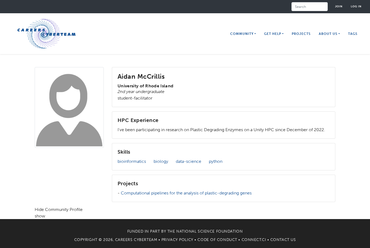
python (215, 161)
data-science (188, 161)
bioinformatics (132, 161)
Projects (301, 34)
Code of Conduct (217, 239)
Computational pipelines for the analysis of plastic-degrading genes (186, 193)
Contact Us (283, 239)
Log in (356, 6)
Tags (353, 34)
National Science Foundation (209, 231)
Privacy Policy (177, 239)
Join (339, 6)
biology (161, 161)
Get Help (272, 34)
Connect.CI (254, 239)
